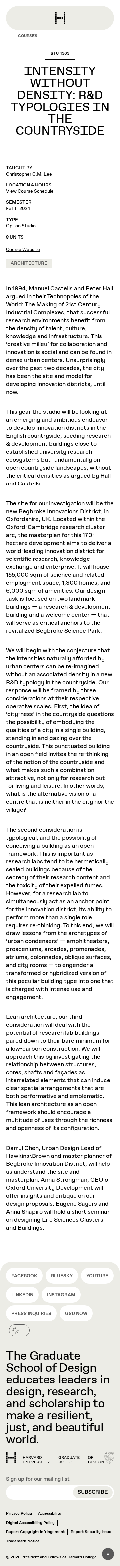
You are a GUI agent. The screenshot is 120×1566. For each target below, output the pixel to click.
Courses (27, 36)
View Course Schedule (30, 191)
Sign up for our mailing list (38, 1479)
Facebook (24, 1276)
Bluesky (62, 1276)
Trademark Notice (23, 1541)
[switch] (19, 1330)
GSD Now (76, 1314)
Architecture (29, 263)
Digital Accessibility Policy (30, 1523)
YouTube (97, 1276)
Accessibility (49, 1514)
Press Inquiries (31, 1314)
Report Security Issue (91, 1532)
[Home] (55, 1458)
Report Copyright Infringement (35, 1532)
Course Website (23, 250)
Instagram (61, 1295)
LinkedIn (22, 1295)
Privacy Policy (19, 1514)
